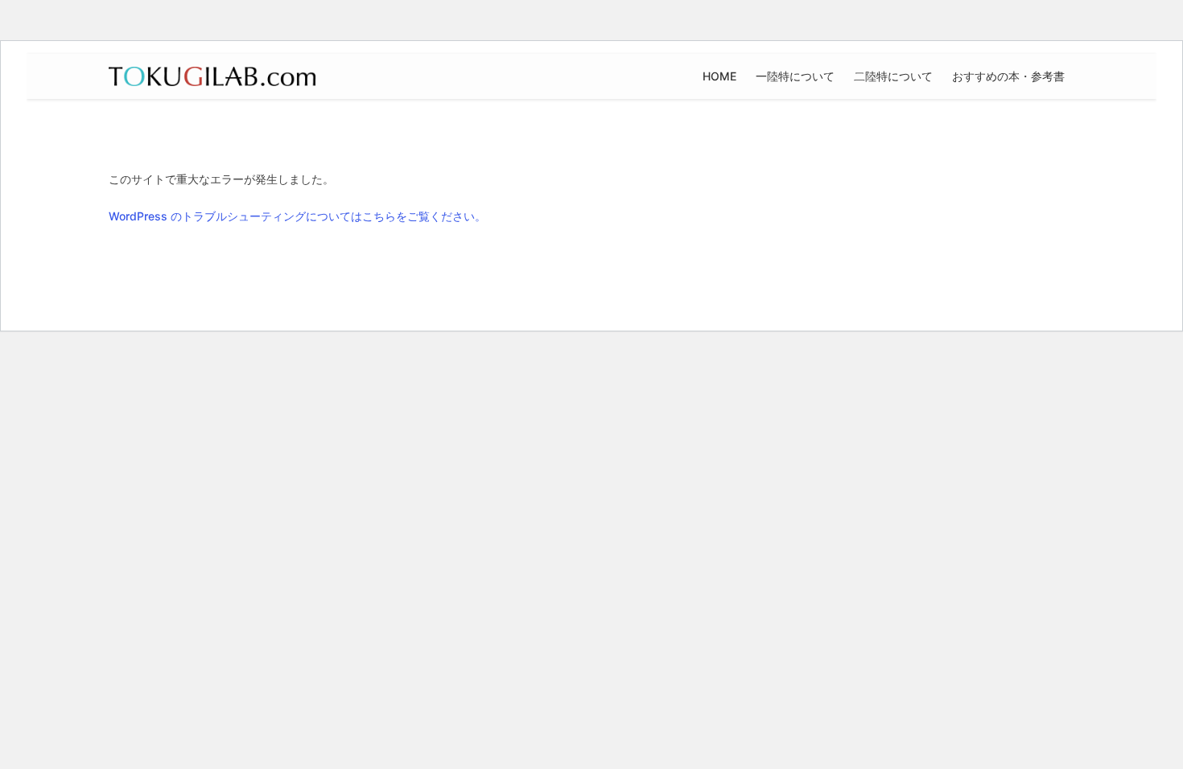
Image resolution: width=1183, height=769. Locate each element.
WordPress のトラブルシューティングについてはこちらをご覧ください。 (297, 216)
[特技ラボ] (212, 76)
